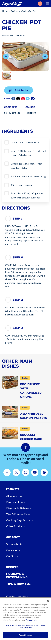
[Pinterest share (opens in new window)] (23, 98)
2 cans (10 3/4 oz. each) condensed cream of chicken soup (28, 153)
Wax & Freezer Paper (18, 514)
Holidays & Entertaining (17, 575)
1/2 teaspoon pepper (21, 184)
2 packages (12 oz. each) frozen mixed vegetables (26, 165)
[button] (40, 3)
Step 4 (18, 328)
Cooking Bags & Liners (19, 520)
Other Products (15, 526)
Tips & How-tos (18, 584)
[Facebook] (13, 98)
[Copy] (33, 98)
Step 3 (18, 299)
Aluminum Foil (14, 495)
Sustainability (14, 544)
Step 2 (18, 257)
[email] (28, 98)
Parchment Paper (16, 502)
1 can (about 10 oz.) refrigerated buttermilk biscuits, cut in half (27, 195)
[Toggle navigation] (47, 3)
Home (5, 11)
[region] (25, 618)
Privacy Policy (31, 620)
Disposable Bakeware (19, 508)
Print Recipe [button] (22, 90)
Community (13, 550)
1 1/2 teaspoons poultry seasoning (28, 176)
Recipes (14, 11)
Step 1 (17, 218)
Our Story (12, 556)
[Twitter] (18, 98)
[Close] (48, 601)
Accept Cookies (25, 635)
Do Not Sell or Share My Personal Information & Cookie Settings (25, 626)
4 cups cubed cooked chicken (25, 142)
